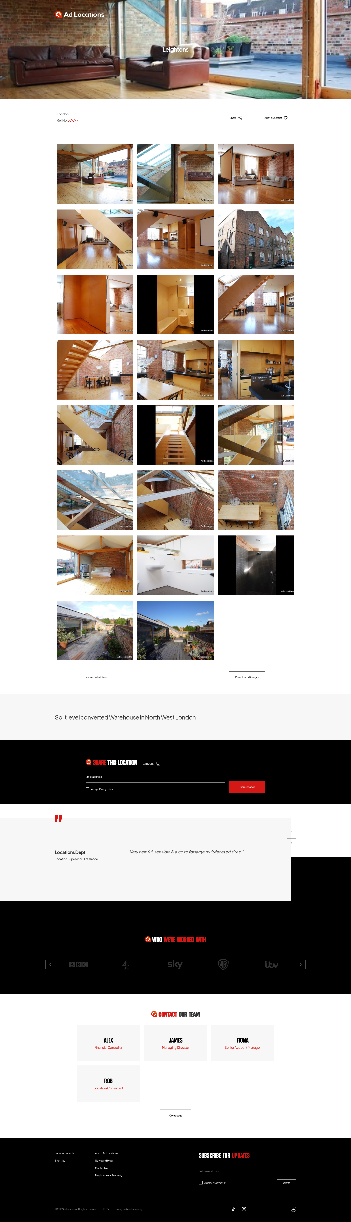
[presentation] (291, 843)
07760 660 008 (175, 1040)
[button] (58, 888)
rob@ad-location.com (108, 1088)
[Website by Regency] (293, 1209)
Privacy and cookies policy (128, 1209)
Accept (102, 789)
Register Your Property (198, 22)
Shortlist (99, 22)
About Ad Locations (131, 22)
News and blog (164, 22)
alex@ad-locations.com (108, 1047)
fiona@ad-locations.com (242, 1047)
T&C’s (106, 1209)
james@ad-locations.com (175, 1047)
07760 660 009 (108, 1040)
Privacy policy (106, 789)
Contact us (231, 22)
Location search (70, 22)
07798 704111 (108, 1081)
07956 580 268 (242, 1040)
